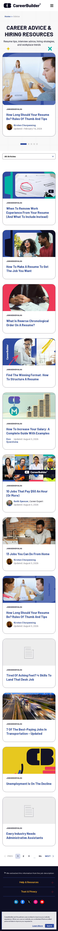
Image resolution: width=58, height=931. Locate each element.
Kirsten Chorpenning (25, 125)
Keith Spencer (21, 501)
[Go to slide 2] (28, 144)
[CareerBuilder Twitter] (29, 901)
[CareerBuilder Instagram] (35, 901)
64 (40, 856)
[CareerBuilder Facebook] (22, 901)
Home (8, 16)
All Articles (10, 156)
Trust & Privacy (29, 891)
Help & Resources (29, 882)
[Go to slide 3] (31, 144)
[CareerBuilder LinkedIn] (16, 901)
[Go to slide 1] (23, 144)
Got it (49, 926)
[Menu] (51, 6)
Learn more (37, 926)
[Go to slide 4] (34, 144)
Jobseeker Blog (14, 109)
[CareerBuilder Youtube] (42, 901)
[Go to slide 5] (37, 144)
